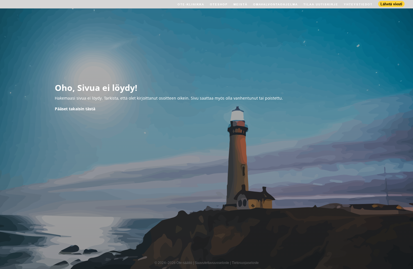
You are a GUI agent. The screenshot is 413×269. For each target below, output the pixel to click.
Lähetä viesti (391, 4)
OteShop (219, 4)
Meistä (240, 4)
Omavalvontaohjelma (275, 4)
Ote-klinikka (191, 4)
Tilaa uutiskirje (320, 4)
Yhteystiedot (358, 4)
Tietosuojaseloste (245, 263)
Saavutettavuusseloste (212, 263)
